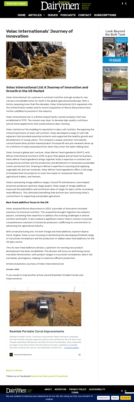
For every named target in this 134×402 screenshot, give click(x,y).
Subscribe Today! (16, 3)
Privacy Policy (77, 389)
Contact (84, 15)
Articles (35, 15)
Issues (53, 15)
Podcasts (68, 15)
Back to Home (14, 370)
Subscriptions (105, 15)
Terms (75, 392)
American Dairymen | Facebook (49, 376)
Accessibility (97, 389)
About (48, 389)
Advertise (60, 389)
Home (22, 15)
